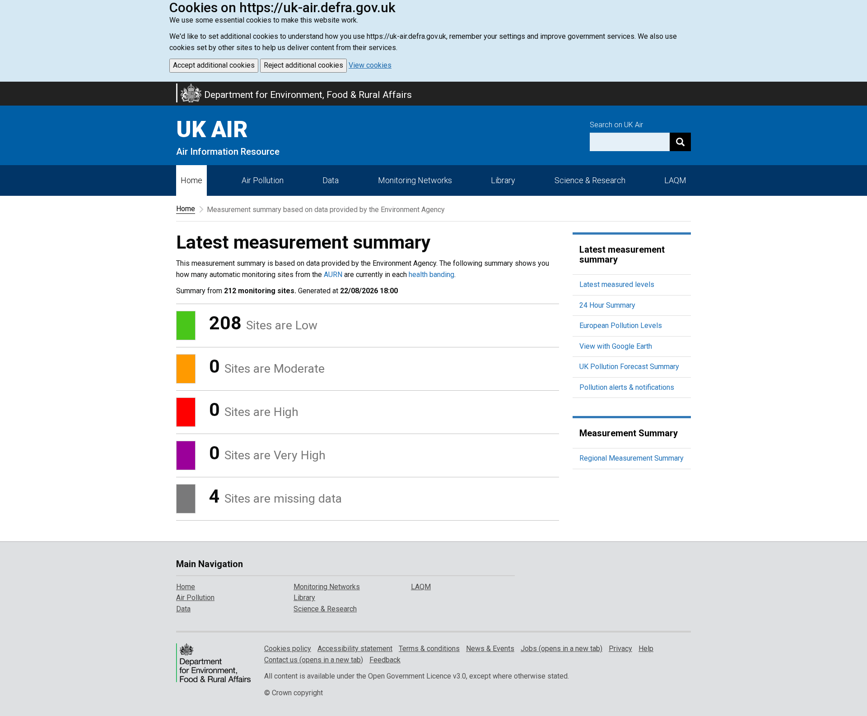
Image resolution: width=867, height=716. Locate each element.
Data (330, 180)
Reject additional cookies (303, 65)
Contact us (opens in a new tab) (313, 660)
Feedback (385, 660)
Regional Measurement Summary (631, 458)
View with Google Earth (615, 346)
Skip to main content (5, 87)
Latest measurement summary (622, 254)
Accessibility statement (354, 648)
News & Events (490, 648)
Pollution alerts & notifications (626, 387)
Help (646, 648)
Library (503, 180)
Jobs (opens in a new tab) (561, 648)
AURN (333, 274)
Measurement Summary (628, 433)
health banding (431, 274)
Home (191, 180)
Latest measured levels (616, 284)
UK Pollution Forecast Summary (629, 366)
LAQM (675, 180)
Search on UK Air (616, 124)
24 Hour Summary (607, 305)
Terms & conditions (429, 648)
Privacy (620, 648)
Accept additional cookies (214, 65)
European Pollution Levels (620, 325)
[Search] (680, 142)
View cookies (370, 65)
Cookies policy (287, 648)
